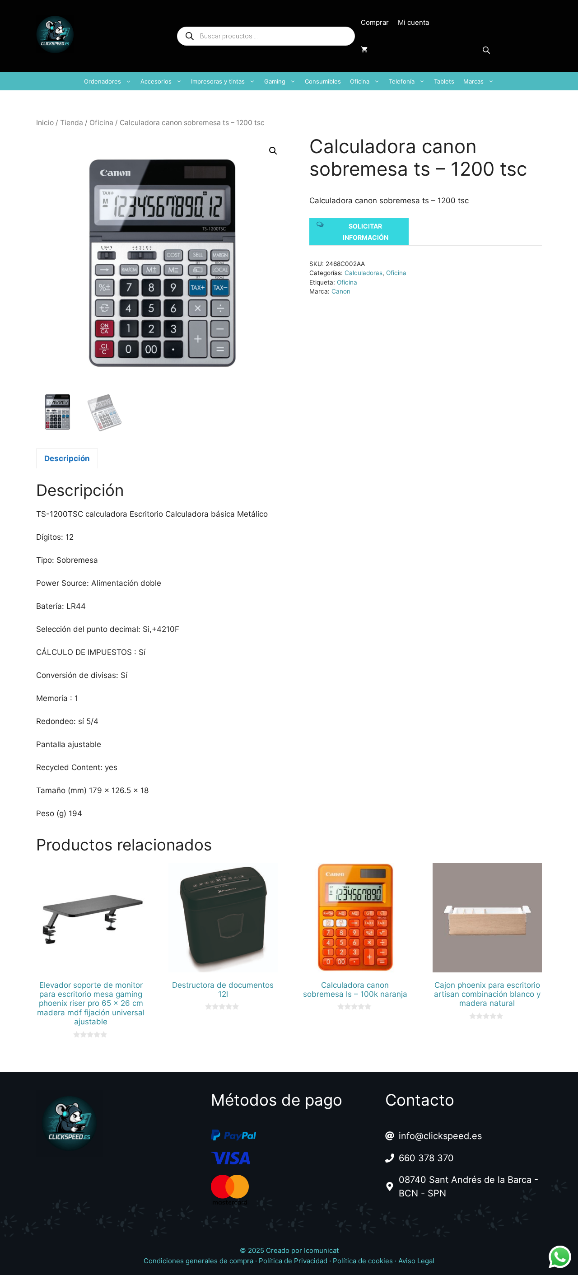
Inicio (45, 122)
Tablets (444, 81)
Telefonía (402, 81)
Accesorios (156, 81)
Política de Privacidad (293, 1260)
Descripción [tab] (67, 458)
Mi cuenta (413, 22)
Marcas (473, 81)
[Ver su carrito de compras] (364, 49)
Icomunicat (321, 1250)
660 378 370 (426, 1158)
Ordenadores (102, 81)
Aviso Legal (416, 1260)
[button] (273, 151)
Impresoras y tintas (218, 81)
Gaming (274, 81)
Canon (340, 291)
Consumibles (323, 81)
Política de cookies (363, 1260)
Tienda (71, 122)
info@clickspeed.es (440, 1135)
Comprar (375, 22)
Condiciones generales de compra (198, 1260)
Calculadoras (363, 272)
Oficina (359, 81)
